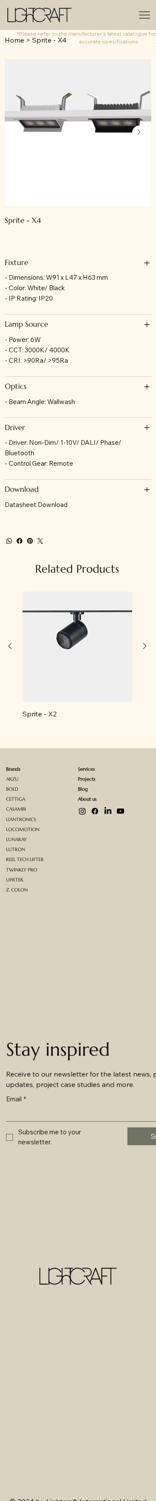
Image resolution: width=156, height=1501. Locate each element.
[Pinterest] (30, 541)
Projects (86, 779)
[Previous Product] (10, 646)
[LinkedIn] (108, 811)
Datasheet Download (36, 504)
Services (86, 769)
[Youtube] (120, 811)
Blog (83, 789)
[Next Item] (139, 132)
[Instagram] (82, 811)
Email (16, 1099)
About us (87, 799)
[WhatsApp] (9, 541)
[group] (77, 655)
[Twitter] (40, 541)
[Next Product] (145, 646)
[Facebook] (19, 541)
